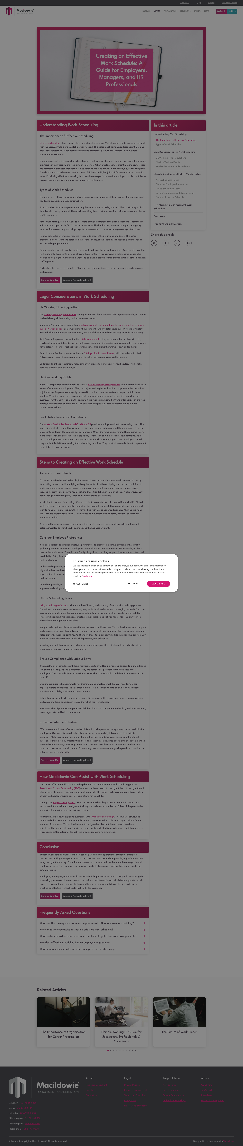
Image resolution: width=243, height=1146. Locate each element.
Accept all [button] (158, 583)
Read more (87, 576)
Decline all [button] (133, 583)
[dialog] (121, 573)
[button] (80, 583)
